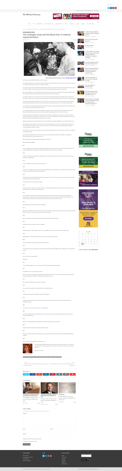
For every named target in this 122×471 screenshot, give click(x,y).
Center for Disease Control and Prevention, (50, 101)
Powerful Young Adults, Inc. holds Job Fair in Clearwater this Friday (91, 79)
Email (51, 429)
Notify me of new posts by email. (30, 441)
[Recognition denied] (81, 45)
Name (24, 429)
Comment (25, 413)
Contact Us (64, 457)
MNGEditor (93, 36)
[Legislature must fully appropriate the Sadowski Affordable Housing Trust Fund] (49, 383)
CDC (44, 357)
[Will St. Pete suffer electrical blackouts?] (81, 39)
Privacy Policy (64, 463)
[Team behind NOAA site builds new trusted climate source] (81, 62)
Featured (33, 32)
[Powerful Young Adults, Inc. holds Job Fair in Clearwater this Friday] (81, 77)
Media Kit (64, 462)
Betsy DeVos (25, 357)
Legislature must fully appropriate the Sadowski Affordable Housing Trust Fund (49, 396)
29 (97, 243)
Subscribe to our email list (86, 454)
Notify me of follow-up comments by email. (32, 438)
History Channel (33, 96)
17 (82, 241)
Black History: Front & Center (27, 32)
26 (88, 243)
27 (82, 235)
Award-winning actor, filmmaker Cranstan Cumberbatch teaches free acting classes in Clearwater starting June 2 (92, 101)
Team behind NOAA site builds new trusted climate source (92, 63)
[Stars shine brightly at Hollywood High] (81, 85)
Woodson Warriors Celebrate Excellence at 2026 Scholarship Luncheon (92, 33)
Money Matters (59, 23)
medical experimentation (56, 357)
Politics (66, 23)
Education (72, 23)
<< (79, 231)
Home (29, 23)
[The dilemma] (67, 383)
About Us (64, 459)
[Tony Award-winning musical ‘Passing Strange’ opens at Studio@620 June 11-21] (81, 91)
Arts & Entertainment (48, 23)
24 (82, 243)
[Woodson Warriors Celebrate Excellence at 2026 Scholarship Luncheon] (81, 31)
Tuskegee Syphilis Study (71, 78)
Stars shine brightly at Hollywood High (90, 86)
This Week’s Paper (90, 23)
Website (24, 433)
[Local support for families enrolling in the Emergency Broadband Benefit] (31, 383)
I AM (33, 23)
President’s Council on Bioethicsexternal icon (32, 308)
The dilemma (61, 394)
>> (97, 231)
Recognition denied (89, 45)
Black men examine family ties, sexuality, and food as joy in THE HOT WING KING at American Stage (92, 71)
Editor (92, 42)
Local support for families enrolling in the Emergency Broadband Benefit (31, 395)
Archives (83, 23)
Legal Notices (39, 23)
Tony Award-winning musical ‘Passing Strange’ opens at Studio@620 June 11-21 (91, 93)
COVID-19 (48, 357)
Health (77, 23)
